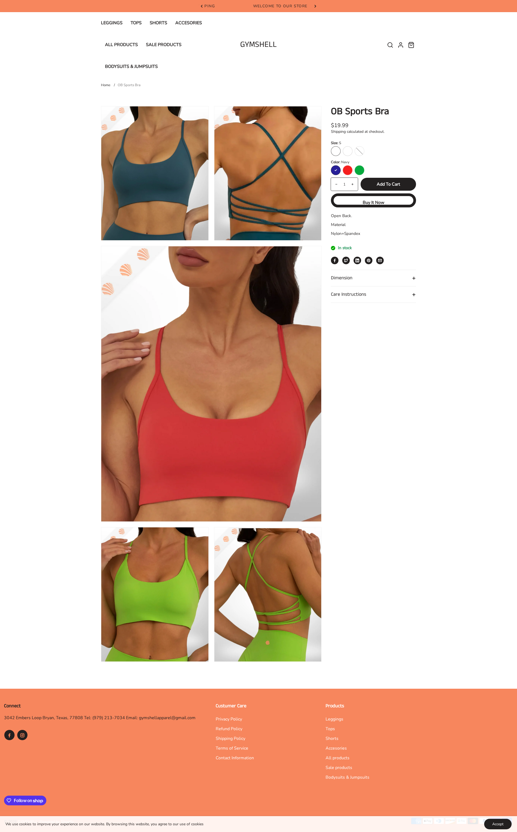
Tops (330, 729)
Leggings (334, 719)
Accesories (336, 748)
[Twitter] (346, 260)
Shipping (338, 131)
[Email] (380, 260)
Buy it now (373, 203)
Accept (498, 824)
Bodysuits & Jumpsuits (347, 777)
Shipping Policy (230, 739)
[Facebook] (334, 260)
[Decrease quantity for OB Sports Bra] (334, 184)
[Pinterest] (368, 260)
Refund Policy (229, 729)
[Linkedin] (357, 260)
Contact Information (235, 758)
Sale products (339, 768)
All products (338, 758)
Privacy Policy (229, 719)
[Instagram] (22, 735)
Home (105, 85)
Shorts (332, 739)
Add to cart (388, 184)
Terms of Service (232, 748)
